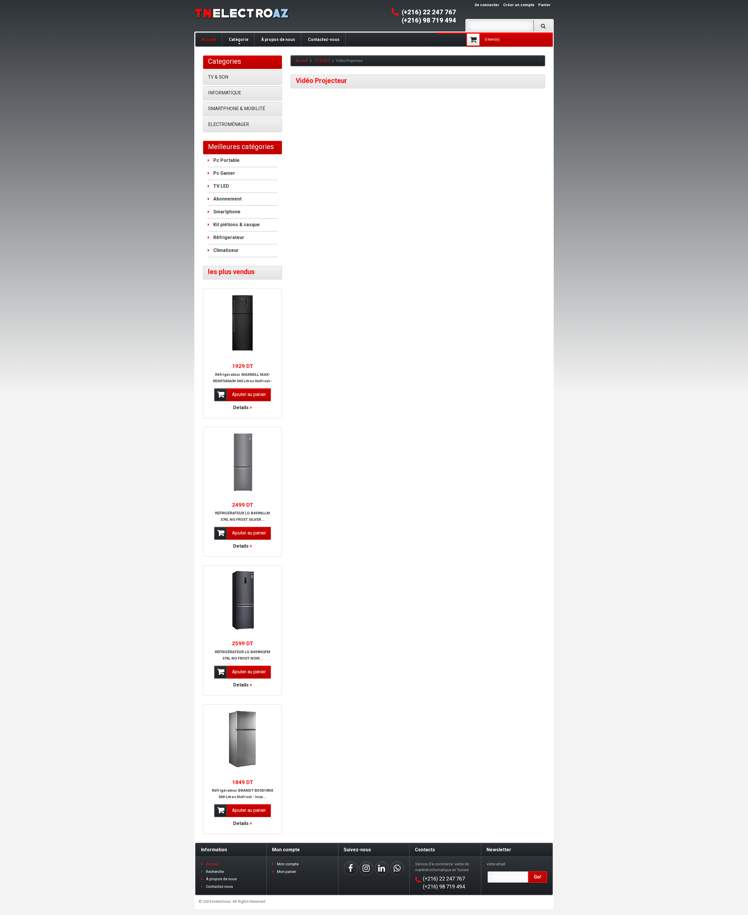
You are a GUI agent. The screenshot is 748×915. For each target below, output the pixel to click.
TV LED (221, 186)
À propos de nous (278, 39)
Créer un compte (518, 5)
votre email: (496, 864)
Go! (537, 877)
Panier (544, 5)
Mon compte (288, 864)
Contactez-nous (324, 39)
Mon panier (286, 871)
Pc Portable (226, 160)
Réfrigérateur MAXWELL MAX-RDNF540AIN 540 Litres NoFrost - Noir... (242, 381)
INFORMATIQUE (224, 93)
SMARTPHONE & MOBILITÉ (236, 108)
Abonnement (227, 199)
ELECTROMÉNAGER (228, 124)
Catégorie (238, 39)
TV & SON (322, 61)
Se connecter (487, 5)
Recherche (215, 871)
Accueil (209, 39)
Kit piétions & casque (236, 224)
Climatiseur (226, 250)
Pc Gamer (224, 173)
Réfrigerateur (228, 237)
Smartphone (226, 212)
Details (241, 407)
